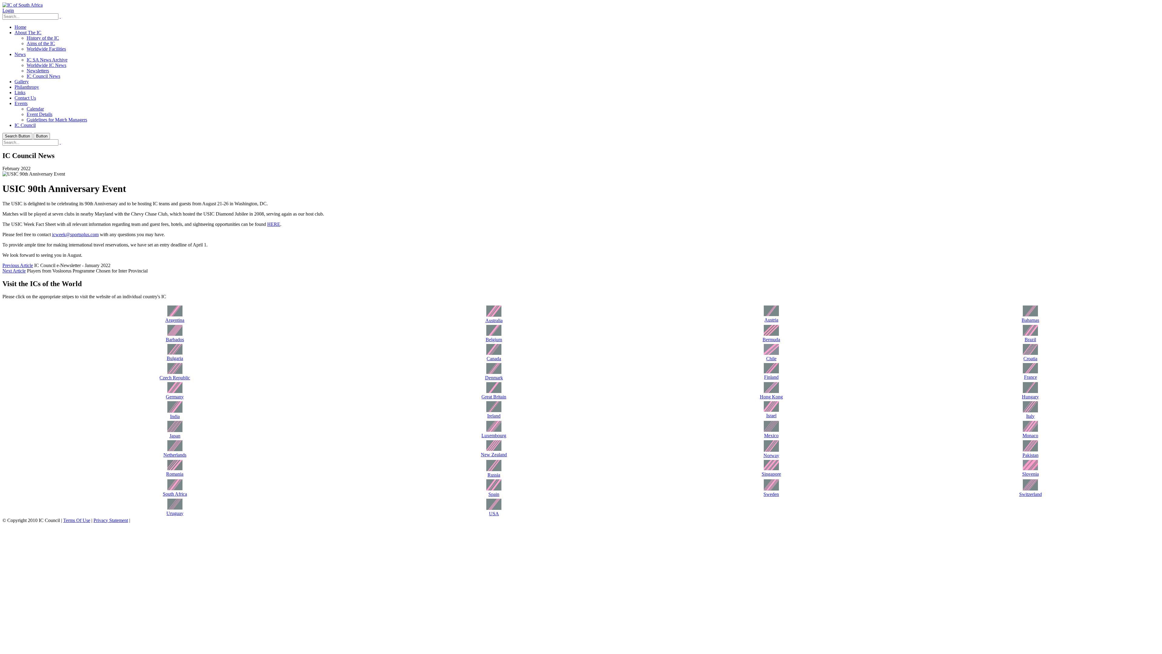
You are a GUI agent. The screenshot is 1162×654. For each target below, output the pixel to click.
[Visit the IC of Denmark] (493, 372)
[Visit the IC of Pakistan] (1030, 449)
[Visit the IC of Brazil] (1030, 334)
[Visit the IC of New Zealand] (493, 449)
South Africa (175, 494)
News (20, 54)
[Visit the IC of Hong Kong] (771, 391)
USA (494, 513)
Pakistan (1030, 455)
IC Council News (43, 76)
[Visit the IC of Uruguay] (174, 507)
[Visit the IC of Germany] (174, 391)
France (1030, 377)
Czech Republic (174, 377)
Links (20, 92)
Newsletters (38, 70)
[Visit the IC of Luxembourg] (493, 430)
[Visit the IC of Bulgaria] (174, 352)
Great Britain (493, 396)
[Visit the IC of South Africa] (174, 488)
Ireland (494, 415)
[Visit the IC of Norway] (771, 450)
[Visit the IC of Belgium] (493, 334)
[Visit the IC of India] (174, 411)
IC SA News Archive (47, 59)
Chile (771, 358)
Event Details (39, 114)
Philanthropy (27, 87)
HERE (273, 224)
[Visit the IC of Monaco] (1030, 430)
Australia (494, 320)
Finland (771, 377)
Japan (174, 435)
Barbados (175, 339)
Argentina (174, 320)
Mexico (771, 435)
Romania (174, 474)
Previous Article (17, 265)
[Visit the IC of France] (1030, 371)
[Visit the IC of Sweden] (771, 488)
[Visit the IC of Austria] (771, 314)
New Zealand (494, 454)
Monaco (1030, 435)
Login (8, 10)
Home (20, 27)
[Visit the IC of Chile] (771, 353)
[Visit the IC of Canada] (493, 353)
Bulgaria (175, 358)
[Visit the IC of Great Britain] (493, 391)
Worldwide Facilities (46, 48)
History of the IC (43, 38)
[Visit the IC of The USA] (493, 508)
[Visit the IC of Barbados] (174, 334)
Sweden (771, 494)
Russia (493, 474)
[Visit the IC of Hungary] (1030, 391)
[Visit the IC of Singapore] (771, 468)
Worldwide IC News (46, 65)
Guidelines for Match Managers (57, 119)
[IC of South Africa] (22, 5)
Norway (771, 455)
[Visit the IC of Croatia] (1030, 353)
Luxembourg (493, 435)
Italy (1030, 416)
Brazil (1030, 339)
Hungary (1030, 396)
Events (21, 103)
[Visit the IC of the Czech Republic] (174, 372)
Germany (175, 396)
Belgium (494, 339)
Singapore (771, 474)
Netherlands (174, 454)
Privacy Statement (111, 520)
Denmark (494, 377)
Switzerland (1030, 494)
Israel (771, 415)
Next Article (14, 270)
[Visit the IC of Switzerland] (1030, 488)
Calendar (35, 108)
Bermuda (771, 339)
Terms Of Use (76, 520)
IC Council (25, 125)
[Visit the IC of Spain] (493, 488)
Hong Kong (771, 396)
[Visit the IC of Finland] (771, 371)
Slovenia (1030, 474)
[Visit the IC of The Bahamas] (1030, 314)
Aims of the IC (41, 43)
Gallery (22, 81)
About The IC (28, 32)
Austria (771, 319)
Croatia (1030, 358)
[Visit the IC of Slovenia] (1030, 468)
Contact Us (25, 98)
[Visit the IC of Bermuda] (771, 334)
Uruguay (174, 513)
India (175, 416)
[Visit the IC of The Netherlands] (174, 449)
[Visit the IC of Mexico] (771, 430)
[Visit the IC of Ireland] (493, 410)
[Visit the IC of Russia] (493, 469)
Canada (494, 358)
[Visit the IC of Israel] (771, 410)
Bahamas (1030, 320)
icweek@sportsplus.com (75, 234)
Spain (493, 494)
